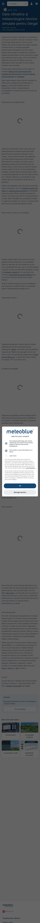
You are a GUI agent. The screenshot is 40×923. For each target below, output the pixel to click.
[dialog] (20, 461)
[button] (20, 455)
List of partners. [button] (30, 468)
